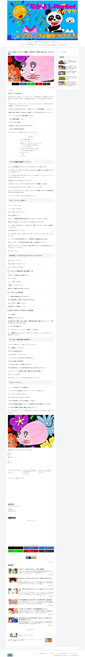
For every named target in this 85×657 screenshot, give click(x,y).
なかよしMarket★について (63, 653)
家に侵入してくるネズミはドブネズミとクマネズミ (31, 143)
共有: (23, 154)
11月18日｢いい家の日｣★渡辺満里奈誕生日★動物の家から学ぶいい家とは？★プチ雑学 (29, 471)
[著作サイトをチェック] (27, 558)
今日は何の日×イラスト (43, 653)
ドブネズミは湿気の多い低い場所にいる (30, 144)
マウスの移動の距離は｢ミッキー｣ (28, 139)
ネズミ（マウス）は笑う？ (26, 141)
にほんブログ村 (11, 511)
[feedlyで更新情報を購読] (32, 558)
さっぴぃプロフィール (53, 653)
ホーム (37, 653)
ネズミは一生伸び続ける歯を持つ (28, 150)
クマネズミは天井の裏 (26, 146)
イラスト (10, 517)
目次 (29, 136)
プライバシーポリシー (74, 653)
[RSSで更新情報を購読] (35, 558)
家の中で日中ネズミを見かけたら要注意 (30, 148)
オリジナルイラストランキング (14, 505)
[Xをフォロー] (30, 558)
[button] (46, 84)
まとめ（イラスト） (25, 152)
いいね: (23, 156)
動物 (14, 517)
